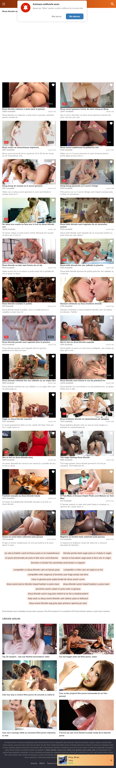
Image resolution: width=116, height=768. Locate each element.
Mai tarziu (56, 16)
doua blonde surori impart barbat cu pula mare (86, 584)
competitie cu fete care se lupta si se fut (83, 570)
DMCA (42, 763)
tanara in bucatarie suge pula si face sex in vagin (86, 558)
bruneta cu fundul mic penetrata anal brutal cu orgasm (58, 563)
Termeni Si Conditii (54, 763)
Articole (34, 763)
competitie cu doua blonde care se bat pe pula (36, 570)
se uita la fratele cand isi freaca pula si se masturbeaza (32, 553)
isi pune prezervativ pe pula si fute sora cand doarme (31, 558)
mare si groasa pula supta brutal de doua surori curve (58, 579)
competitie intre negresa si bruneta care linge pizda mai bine (58, 574)
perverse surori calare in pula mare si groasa (58, 589)
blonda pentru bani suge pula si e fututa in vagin (87, 553)
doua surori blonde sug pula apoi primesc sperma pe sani (58, 603)
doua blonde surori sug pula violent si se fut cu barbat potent (58, 593)
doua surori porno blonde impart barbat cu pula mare (33, 584)
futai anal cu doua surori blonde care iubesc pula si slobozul (58, 598)
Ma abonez (74, 16)
